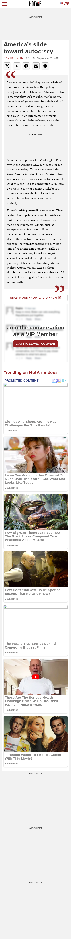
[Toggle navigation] (4, 4)
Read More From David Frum (34, 297)
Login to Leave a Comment (35, 344)
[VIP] (64, 4)
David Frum (14, 58)
